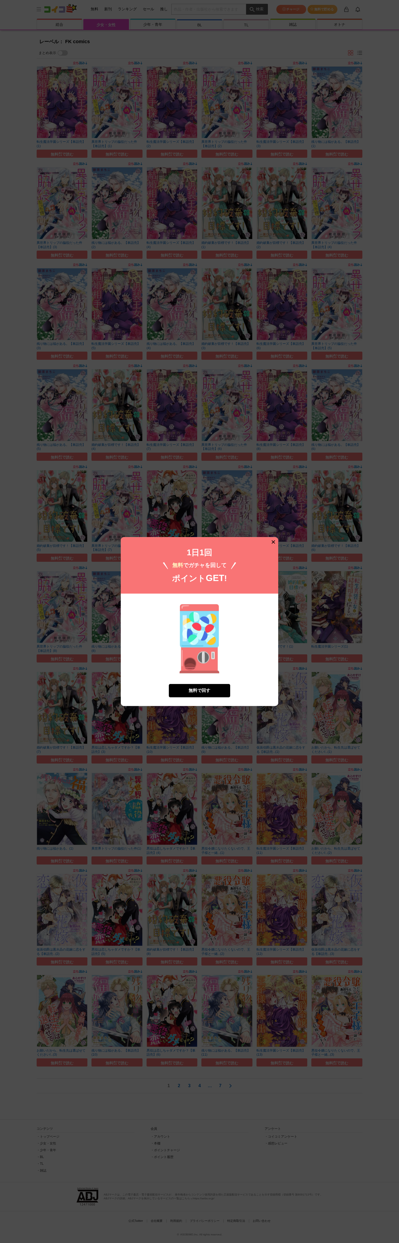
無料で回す (199, 690)
